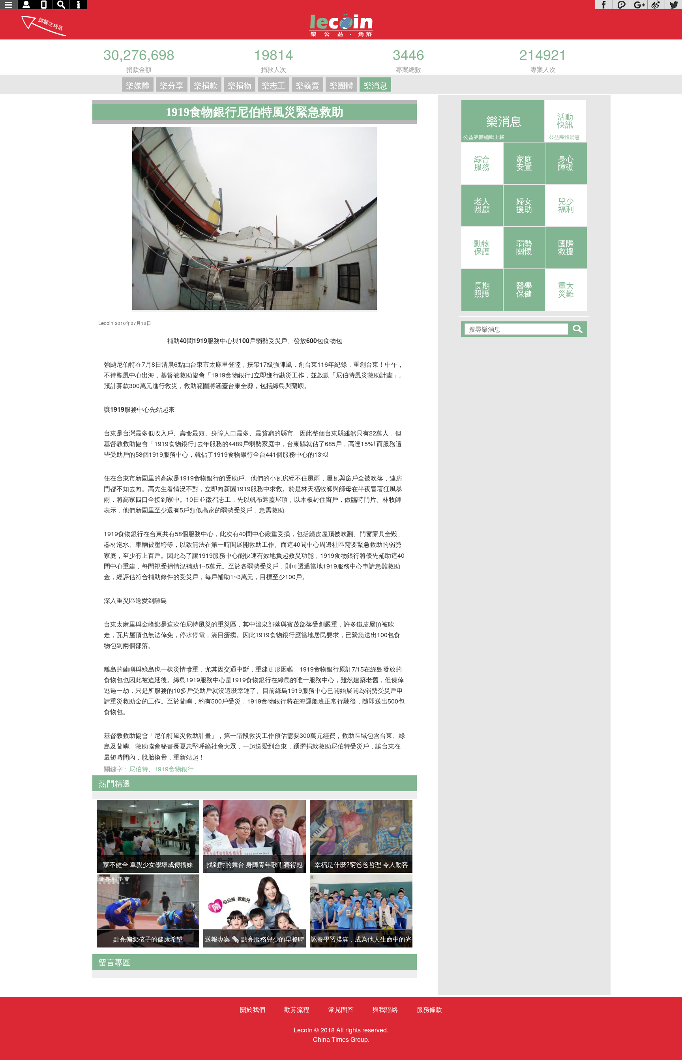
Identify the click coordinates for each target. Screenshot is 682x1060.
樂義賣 (307, 85)
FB (604, 4)
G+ (638, 4)
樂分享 (172, 85)
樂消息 (375, 85)
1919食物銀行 (174, 768)
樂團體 (341, 85)
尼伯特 (138, 768)
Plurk (621, 4)
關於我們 (252, 1009)
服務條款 (429, 1009)
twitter (673, 4)
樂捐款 (205, 85)
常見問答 (341, 1009)
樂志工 (273, 85)
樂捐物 (239, 85)
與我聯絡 (385, 1009)
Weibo (656, 4)
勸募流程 (296, 1009)
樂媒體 (138, 85)
